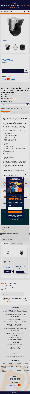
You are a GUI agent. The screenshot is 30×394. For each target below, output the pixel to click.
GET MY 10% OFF (15, 212)
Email (9, 205)
